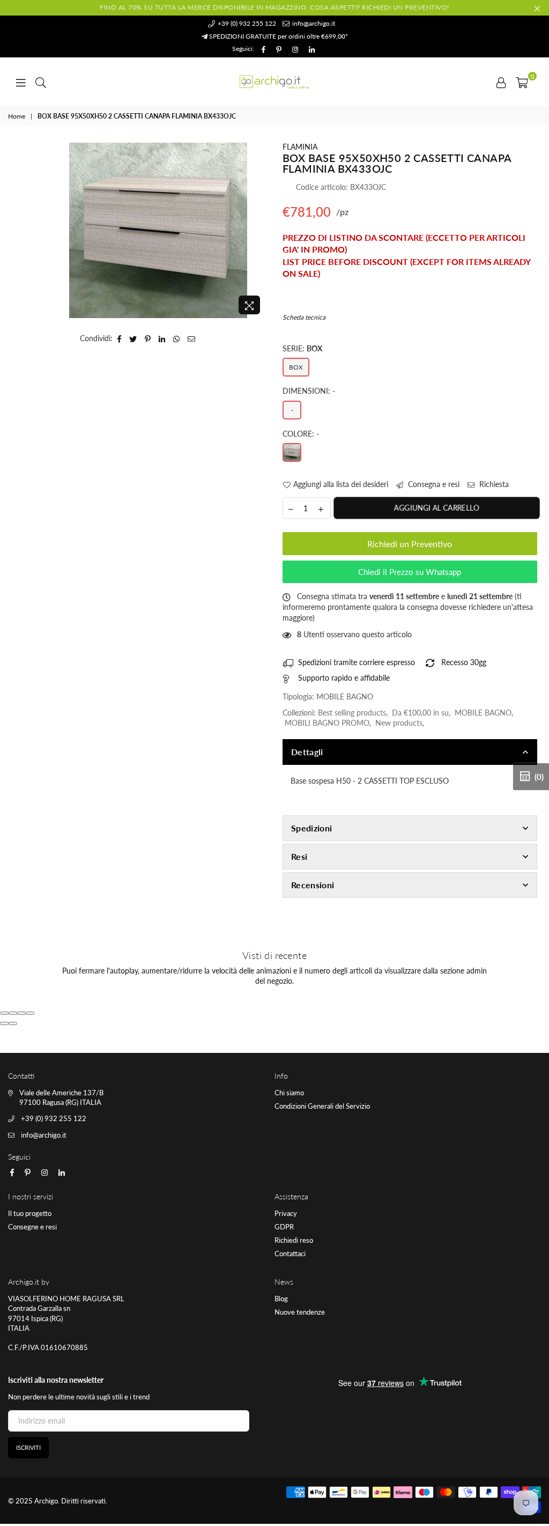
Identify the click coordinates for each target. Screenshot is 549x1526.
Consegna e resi (432, 484)
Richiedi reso (293, 1240)
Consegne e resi (32, 1226)
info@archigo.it (313, 23)
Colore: (301, 433)
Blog (281, 1298)
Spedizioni (311, 828)
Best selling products (352, 712)
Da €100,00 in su (420, 712)
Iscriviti (28, 1447)
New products (398, 722)
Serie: (302, 348)
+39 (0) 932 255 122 (246, 23)
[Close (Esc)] (4, 1013)
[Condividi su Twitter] (133, 338)
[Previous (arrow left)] (4, 1023)
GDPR (284, 1226)
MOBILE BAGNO (483, 712)
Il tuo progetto (29, 1213)
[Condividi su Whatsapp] (176, 338)
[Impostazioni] (501, 81)
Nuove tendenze (299, 1312)
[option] (158, 231)
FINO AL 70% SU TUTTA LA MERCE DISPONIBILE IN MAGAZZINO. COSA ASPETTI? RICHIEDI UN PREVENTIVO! (274, 7)
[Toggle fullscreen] (21, 1013)
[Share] (13, 1013)
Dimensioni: (309, 390)
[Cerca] (41, 81)
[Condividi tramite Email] (192, 338)
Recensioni (312, 885)
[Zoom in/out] (30, 1013)
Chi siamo (289, 1092)
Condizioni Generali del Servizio (322, 1106)
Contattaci (290, 1253)
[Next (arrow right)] (13, 1023)
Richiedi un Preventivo (409, 544)
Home (16, 116)
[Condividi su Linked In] (162, 338)
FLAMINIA (300, 146)
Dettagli (307, 752)
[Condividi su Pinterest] (148, 338)
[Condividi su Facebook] (119, 338)
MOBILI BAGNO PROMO (327, 722)
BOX (296, 367)
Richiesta (493, 484)
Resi (299, 856)
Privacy (285, 1213)
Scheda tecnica (304, 317)
